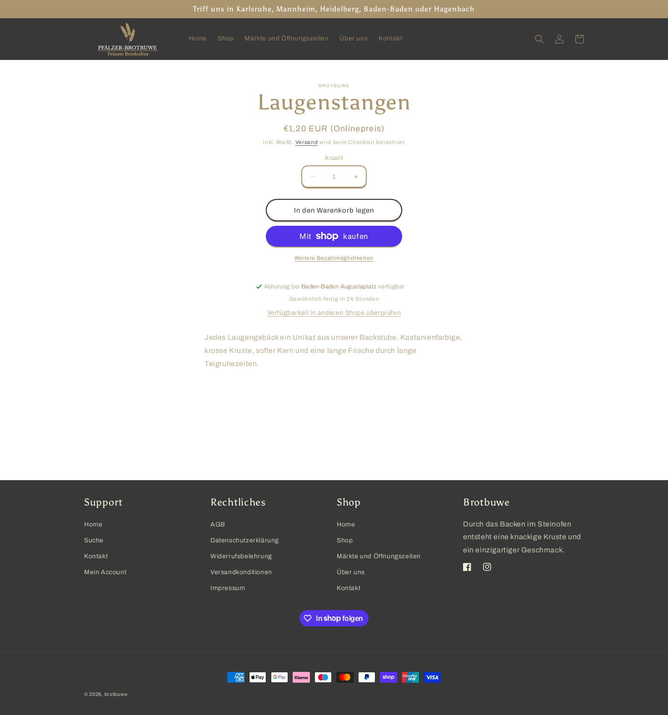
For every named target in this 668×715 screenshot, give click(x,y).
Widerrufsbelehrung (241, 556)
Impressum (227, 588)
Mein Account (105, 572)
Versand (306, 142)
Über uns (351, 572)
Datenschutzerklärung (244, 540)
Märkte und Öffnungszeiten (379, 556)
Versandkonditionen (241, 572)
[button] (539, 39)
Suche (94, 540)
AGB (217, 524)
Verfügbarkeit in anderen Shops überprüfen (334, 312)
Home (93, 524)
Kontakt (96, 556)
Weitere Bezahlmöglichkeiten (334, 258)
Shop (345, 540)
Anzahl (333, 158)
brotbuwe (116, 694)
